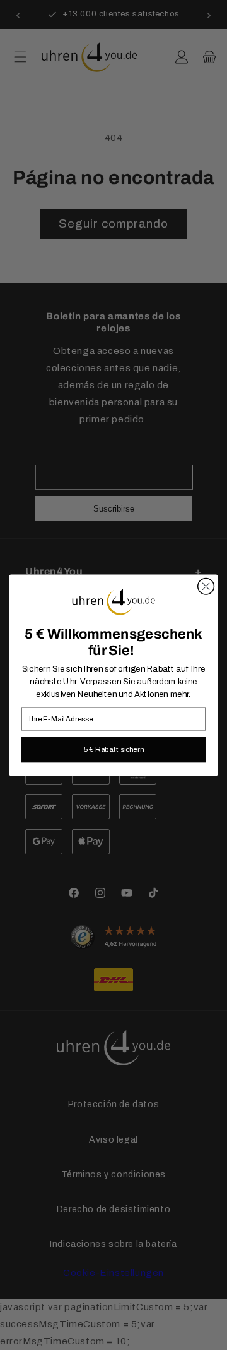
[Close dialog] (206, 586)
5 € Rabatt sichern (114, 748)
